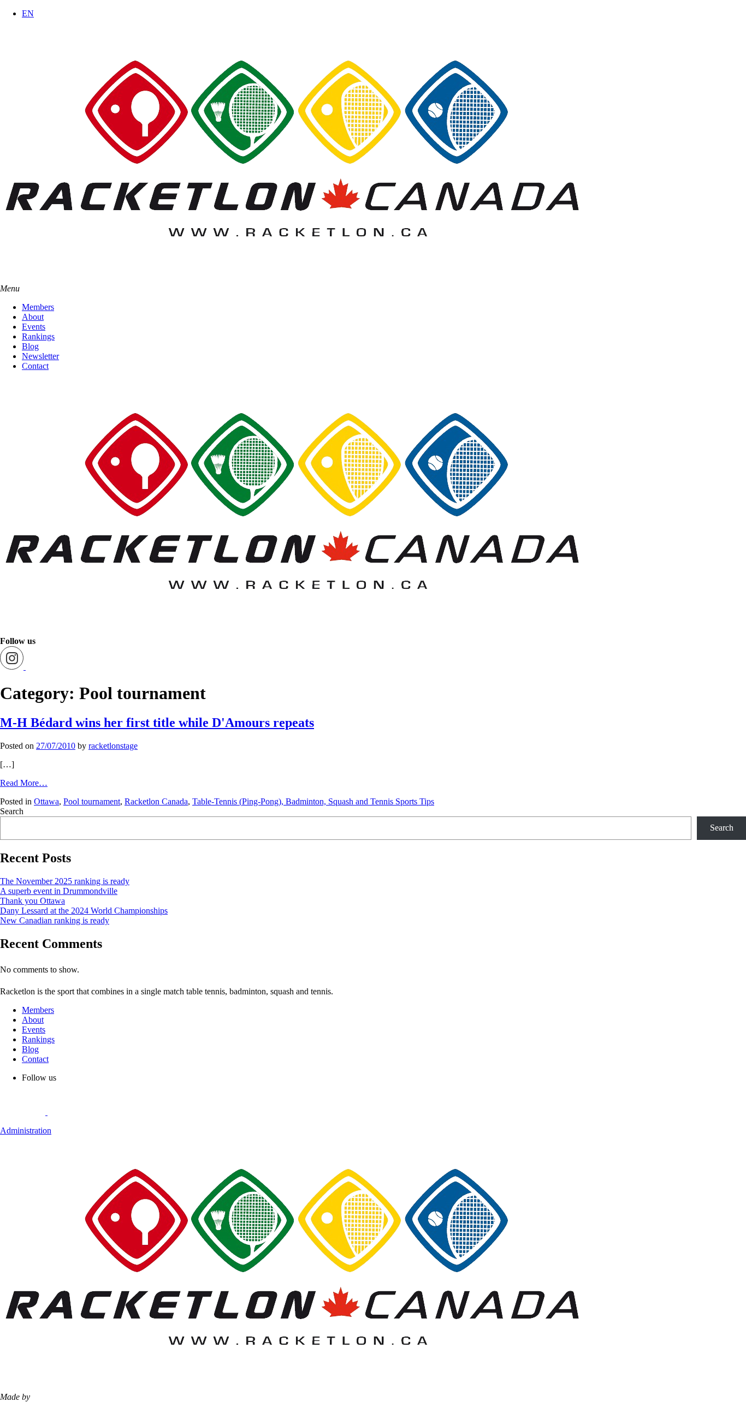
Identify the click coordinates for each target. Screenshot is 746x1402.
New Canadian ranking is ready (54, 920)
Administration (25, 1130)
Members (38, 307)
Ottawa (46, 801)
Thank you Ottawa (32, 900)
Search (11, 811)
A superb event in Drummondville (58, 891)
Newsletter (40, 356)
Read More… (24, 782)
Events (33, 326)
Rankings (38, 336)
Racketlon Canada (156, 801)
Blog (30, 346)
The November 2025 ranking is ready (64, 881)
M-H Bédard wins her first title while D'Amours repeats (157, 722)
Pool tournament (91, 801)
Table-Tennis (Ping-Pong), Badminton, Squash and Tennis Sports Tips (313, 801)
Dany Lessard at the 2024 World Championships (84, 910)
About (33, 316)
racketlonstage (113, 745)
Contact (35, 366)
